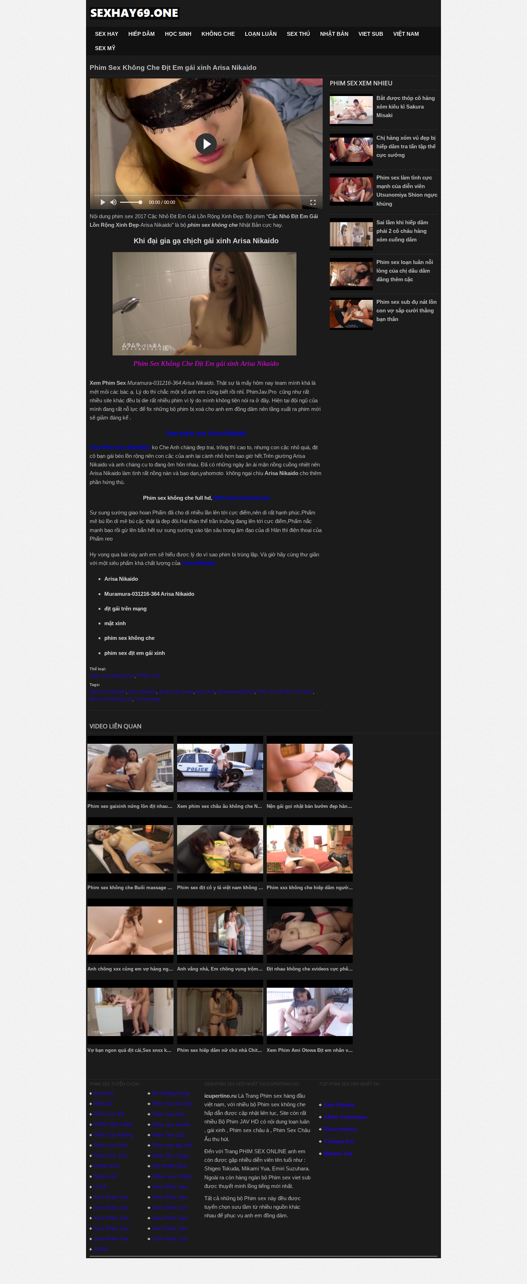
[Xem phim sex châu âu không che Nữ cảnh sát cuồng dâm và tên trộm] (220, 768)
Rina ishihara (340, 1129)
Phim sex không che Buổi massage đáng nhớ (138, 887)
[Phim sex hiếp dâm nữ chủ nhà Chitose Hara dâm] (220, 1012)
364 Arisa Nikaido (108, 691)
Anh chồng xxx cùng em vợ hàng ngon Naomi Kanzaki (148, 969)
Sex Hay (106, 34)
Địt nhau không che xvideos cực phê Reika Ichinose (324, 969)
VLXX (100, 1187)
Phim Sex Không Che (112, 676)
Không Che (218, 34)
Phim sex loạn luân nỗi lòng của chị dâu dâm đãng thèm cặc (404, 270)
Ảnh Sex (104, 1093)
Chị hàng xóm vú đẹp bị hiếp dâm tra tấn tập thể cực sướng (406, 146)
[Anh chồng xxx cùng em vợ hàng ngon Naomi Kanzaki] (130, 931)
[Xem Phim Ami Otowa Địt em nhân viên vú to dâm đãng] (310, 1012)
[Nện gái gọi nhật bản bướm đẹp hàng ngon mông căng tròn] (310, 768)
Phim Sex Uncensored (241, 498)
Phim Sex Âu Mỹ (172, 1104)
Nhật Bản (334, 34)
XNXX (101, 1249)
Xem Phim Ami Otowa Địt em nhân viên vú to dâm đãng (329, 1050)
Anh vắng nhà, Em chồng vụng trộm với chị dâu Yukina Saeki (246, 969)
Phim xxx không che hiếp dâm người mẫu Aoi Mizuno (327, 887)
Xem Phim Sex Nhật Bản (120, 447)
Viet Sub (371, 34)
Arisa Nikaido (142, 691)
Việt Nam (406, 34)
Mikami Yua (338, 1153)
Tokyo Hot (105, 1176)
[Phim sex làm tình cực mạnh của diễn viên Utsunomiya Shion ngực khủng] (351, 189)
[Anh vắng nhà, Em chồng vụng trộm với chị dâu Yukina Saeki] (220, 931)
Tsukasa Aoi (339, 1141)
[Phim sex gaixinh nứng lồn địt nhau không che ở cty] (130, 768)
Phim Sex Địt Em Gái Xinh (285, 691)
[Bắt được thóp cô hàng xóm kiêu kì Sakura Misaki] (351, 110)
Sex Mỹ (105, 48)
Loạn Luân (261, 34)
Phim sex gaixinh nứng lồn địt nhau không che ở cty (146, 806)
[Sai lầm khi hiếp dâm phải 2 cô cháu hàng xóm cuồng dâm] (351, 234)
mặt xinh (205, 691)
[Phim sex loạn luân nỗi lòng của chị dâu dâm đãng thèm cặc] (351, 274)
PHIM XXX (148, 676)
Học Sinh (178, 34)
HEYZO (103, 1104)
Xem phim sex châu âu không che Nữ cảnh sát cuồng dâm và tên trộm (255, 806)
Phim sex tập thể (171, 1145)
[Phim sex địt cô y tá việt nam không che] (220, 849)
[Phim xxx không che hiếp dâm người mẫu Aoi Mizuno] (310, 849)
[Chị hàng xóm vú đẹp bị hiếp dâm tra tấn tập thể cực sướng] (351, 150)
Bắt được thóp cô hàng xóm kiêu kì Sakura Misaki (405, 106)
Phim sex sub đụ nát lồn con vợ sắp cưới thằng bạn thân (406, 310)
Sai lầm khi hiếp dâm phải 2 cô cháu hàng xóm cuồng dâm (402, 231)
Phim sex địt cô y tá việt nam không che (221, 887)
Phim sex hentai (171, 1124)
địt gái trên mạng (176, 691)
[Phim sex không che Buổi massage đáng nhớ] (130, 849)
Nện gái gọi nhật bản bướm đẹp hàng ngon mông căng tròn (333, 806)
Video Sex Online (172, 1176)
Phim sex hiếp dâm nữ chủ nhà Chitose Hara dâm (232, 1050)
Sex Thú (298, 34)
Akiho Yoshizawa (345, 1117)
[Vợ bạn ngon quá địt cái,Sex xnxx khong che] (130, 1012)
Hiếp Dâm (141, 34)
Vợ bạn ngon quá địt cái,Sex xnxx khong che (137, 1050)
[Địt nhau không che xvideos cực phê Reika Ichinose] (310, 931)
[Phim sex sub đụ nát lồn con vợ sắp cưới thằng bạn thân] (351, 314)
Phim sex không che (111, 699)
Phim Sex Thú (110, 1156)
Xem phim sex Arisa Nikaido (206, 433)
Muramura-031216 (236, 691)
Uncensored (147, 699)
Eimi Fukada (339, 1105)
